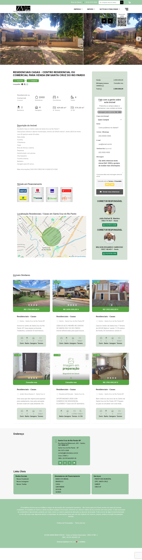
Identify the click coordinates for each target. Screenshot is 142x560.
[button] (129, 2)
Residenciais (22, 72)
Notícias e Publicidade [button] (109, 9)
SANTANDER (60, 487)
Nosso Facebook (23, 479)
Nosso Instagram (23, 481)
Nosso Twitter (22, 484)
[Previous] (16, 293)
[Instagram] (65, 463)
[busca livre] (121, 2)
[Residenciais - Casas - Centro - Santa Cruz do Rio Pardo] (23, 9)
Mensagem (100, 157)
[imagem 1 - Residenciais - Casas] (31, 293)
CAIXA (58, 484)
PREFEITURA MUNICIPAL (103, 479)
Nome (98, 124)
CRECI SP (98, 487)
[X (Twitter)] (69, 463)
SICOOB (58, 489)
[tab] (104, 20)
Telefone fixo (104, 148)
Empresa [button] (77, 9)
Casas (35, 72)
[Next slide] (138, 38)
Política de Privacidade (65, 523)
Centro (48, 72)
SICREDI (58, 492)
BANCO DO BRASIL (62, 479)
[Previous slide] (3, 38)
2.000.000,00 (118, 80)
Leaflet (72, 256)
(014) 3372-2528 (91, 2)
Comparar (33, 80)
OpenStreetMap (81, 256)
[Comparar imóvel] (47, 285)
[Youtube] (74, 463)
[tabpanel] (71, 39)
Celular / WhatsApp (102, 132)
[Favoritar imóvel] (47, 282)
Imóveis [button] (90, 9)
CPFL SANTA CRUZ (101, 481)
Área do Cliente (76, 2)
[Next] (46, 293)
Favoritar (19, 80)
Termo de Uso (80, 523)
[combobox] (109, 120)
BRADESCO (59, 481)
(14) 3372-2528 (63, 450)
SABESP (97, 484)
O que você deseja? (102, 116)
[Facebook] (60, 463)
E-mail (98, 140)
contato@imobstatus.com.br (68, 453)
